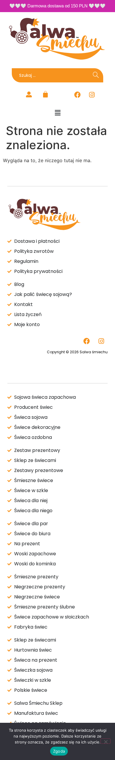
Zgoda (59, 751)
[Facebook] (77, 94)
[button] (57, 112)
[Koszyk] (45, 94)
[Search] (95, 75)
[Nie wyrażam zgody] (106, 741)
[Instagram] (92, 94)
